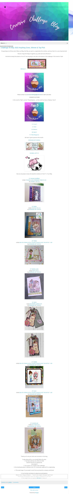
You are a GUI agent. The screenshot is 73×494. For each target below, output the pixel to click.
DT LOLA (34, 391)
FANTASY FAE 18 (36, 208)
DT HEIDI (34, 302)
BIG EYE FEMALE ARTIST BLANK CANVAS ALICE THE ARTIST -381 (36, 242)
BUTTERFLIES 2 (36, 425)
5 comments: (16, 482)
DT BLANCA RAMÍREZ (34, 178)
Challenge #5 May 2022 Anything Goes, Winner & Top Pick (23, 48)
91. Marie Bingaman (34, 135)
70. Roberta (34, 129)
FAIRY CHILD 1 (35, 270)
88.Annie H (23, 69)
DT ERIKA (34, 206)
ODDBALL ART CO (34, 153)
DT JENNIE (34, 362)
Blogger (37, 492)
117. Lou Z (34, 124)
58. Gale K (34, 132)
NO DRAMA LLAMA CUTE (36, 304)
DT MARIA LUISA (34, 269)
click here (39, 478)
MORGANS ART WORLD (34, 140)
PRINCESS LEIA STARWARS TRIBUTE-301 (36, 180)
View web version (34, 490)
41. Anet (34, 127)
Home (34, 487)
